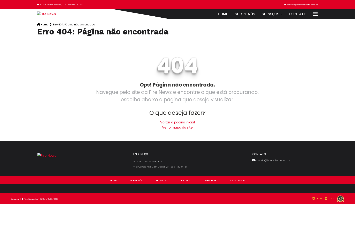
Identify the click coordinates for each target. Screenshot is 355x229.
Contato (297, 14)
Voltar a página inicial (177, 122)
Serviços (270, 14)
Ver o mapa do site (177, 127)
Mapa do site (237, 180)
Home (223, 14)
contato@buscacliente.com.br (272, 160)
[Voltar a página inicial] (46, 14)
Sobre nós (245, 14)
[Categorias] (315, 14)
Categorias (209, 180)
